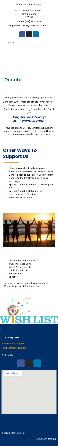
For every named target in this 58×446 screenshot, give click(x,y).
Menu (11, 42)
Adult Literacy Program (13, 343)
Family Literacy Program (13, 348)
